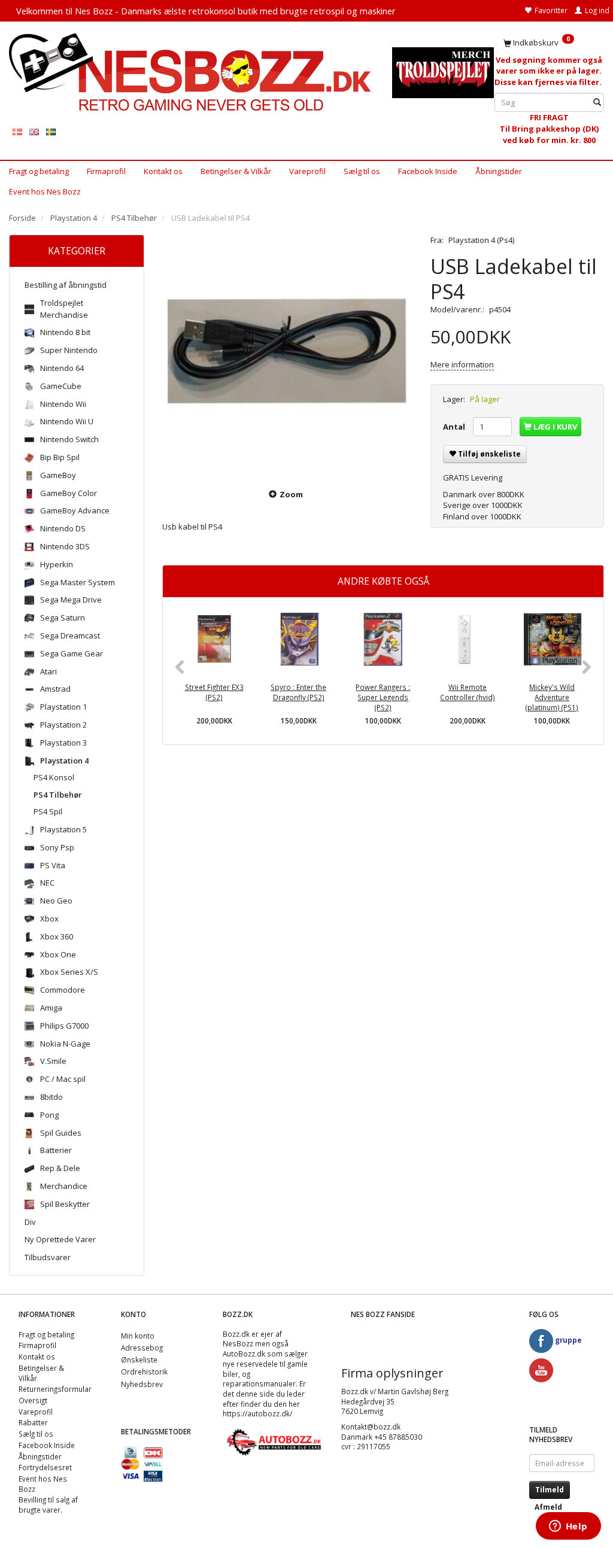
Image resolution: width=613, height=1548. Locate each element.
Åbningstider (498, 171)
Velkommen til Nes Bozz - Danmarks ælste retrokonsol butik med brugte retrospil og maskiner (206, 11)
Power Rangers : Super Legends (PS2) (383, 696)
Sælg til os (362, 171)
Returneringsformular (55, 1389)
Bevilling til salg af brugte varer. (48, 1504)
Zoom (291, 494)
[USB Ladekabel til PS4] (287, 354)
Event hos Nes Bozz (45, 191)
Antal (455, 426)
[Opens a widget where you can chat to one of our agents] (568, 1527)
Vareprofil (307, 171)
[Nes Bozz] (191, 72)
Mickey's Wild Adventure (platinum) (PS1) (552, 696)
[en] (34, 131)
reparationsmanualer (259, 1383)
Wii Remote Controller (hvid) (467, 692)
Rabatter (33, 1422)
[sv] (51, 131)
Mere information (462, 364)
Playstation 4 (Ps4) (481, 240)
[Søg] (597, 102)
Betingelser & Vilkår (236, 171)
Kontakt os (163, 171)
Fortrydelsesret (45, 1467)
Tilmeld (549, 1490)
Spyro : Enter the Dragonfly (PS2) (298, 692)
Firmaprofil (106, 171)
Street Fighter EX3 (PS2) (214, 692)
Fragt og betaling (39, 171)
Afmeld (548, 1507)
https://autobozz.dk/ (257, 1413)
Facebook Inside (427, 171)
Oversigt (33, 1400)
